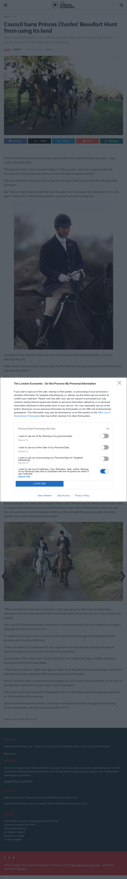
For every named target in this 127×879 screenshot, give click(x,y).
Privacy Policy (82, 495)
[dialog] (63, 439)
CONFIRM (40, 483)
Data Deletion (45, 495)
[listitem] (63, 428)
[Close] (120, 384)
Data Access (63, 495)
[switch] (104, 436)
